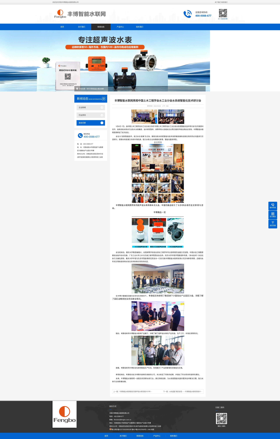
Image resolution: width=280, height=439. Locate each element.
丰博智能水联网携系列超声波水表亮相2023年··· (135, 391)
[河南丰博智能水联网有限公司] (80, 14)
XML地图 (151, 429)
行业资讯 (82, 115)
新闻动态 (100, 27)
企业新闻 (82, 107)
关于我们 (218, 2)
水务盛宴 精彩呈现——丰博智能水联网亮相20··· (185, 391)
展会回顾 (101, 89)
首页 (62, 27)
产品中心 (120, 27)
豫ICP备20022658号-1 (139, 429)
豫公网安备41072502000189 (121, 429)
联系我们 (224, 2)
